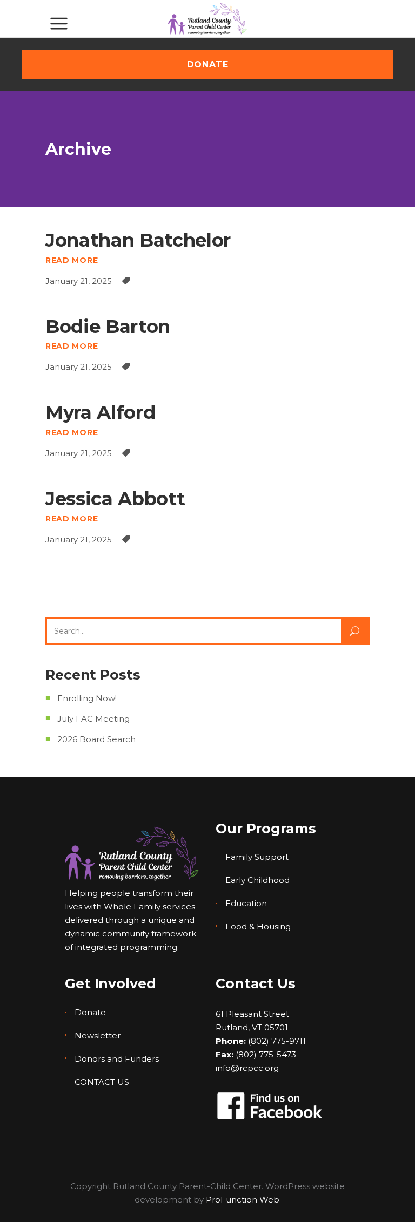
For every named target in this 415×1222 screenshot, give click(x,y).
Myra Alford (100, 412)
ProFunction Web (242, 1199)
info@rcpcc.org (247, 1068)
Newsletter (98, 1035)
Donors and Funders (117, 1059)
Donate (90, 1012)
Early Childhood (257, 880)
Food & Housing (258, 926)
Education (246, 903)
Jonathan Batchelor (138, 240)
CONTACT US (102, 1082)
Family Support (257, 857)
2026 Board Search (96, 739)
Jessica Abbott (115, 498)
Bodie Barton (107, 326)
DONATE (208, 64)
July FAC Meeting (93, 719)
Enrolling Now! (87, 698)
